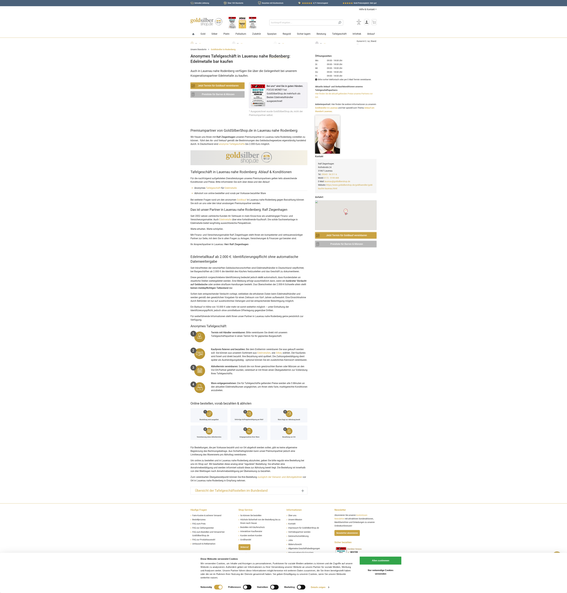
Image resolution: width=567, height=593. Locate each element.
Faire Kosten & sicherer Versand (206, 515)
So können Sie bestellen (250, 515)
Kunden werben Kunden (251, 535)
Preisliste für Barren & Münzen (218, 94)
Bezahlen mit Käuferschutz (272, 3)
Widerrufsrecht (295, 544)
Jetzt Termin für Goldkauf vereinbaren (218, 85)
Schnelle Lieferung (201, 3)
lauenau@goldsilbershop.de (337, 181)
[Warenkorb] (374, 22)
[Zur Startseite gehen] (206, 22)
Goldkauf (241, 199)
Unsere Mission (295, 519)
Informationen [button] (294, 509)
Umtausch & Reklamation (203, 544)
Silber (279, 352)
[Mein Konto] (366, 22)
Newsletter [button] (340, 509)
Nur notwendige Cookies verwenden (380, 572)
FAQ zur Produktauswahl (203, 539)
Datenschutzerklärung (298, 536)
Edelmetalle (231, 188)
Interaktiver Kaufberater (251, 531)
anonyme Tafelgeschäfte (232, 144)
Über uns (292, 515)
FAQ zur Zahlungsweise (203, 528)
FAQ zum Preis (199, 524)
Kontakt (292, 524)
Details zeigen (318, 587)
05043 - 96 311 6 (329, 174)
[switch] (247, 587)
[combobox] (302, 23)
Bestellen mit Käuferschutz (252, 527)
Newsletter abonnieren (347, 533)
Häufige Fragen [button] (198, 509)
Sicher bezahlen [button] (343, 542)
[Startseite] (193, 34)
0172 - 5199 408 (331, 178)
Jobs (290, 540)
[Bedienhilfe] (359, 22)
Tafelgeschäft (213, 188)
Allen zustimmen (380, 560)
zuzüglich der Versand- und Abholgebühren (280, 477)
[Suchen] (339, 23)
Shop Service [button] (245, 509)
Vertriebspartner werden (299, 532)
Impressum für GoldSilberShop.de (303, 528)
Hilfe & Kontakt (367, 9)
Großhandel (245, 539)
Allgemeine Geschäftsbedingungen (304, 548)
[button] (346, 212)
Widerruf (244, 547)
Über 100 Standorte (235, 3)
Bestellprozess (199, 519)
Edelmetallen (264, 352)
